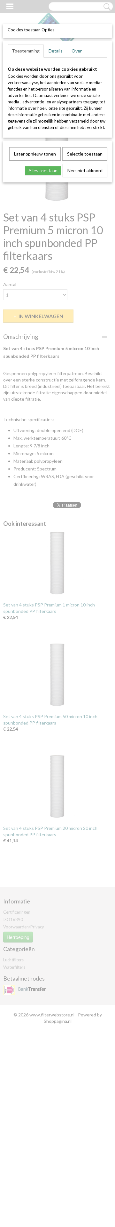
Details (56, 50)
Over (77, 50)
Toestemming (26, 50)
